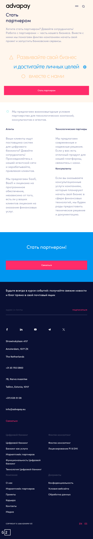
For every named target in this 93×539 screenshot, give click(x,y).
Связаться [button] (46, 265)
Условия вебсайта (58, 488)
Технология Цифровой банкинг (24, 469)
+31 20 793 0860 (14, 367)
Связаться (12, 420)
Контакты (11, 506)
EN (80, 523)
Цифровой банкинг (17, 442)
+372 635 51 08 (14, 398)
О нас (9, 482)
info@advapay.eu (16, 409)
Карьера (11, 500)
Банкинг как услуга (17, 448)
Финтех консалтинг (59, 442)
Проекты (11, 494)
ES (86, 523)
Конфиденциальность (60, 482)
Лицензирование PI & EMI (63, 448)
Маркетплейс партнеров (20, 454)
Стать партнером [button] (46, 90)
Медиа (10, 511)
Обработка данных (59, 494)
